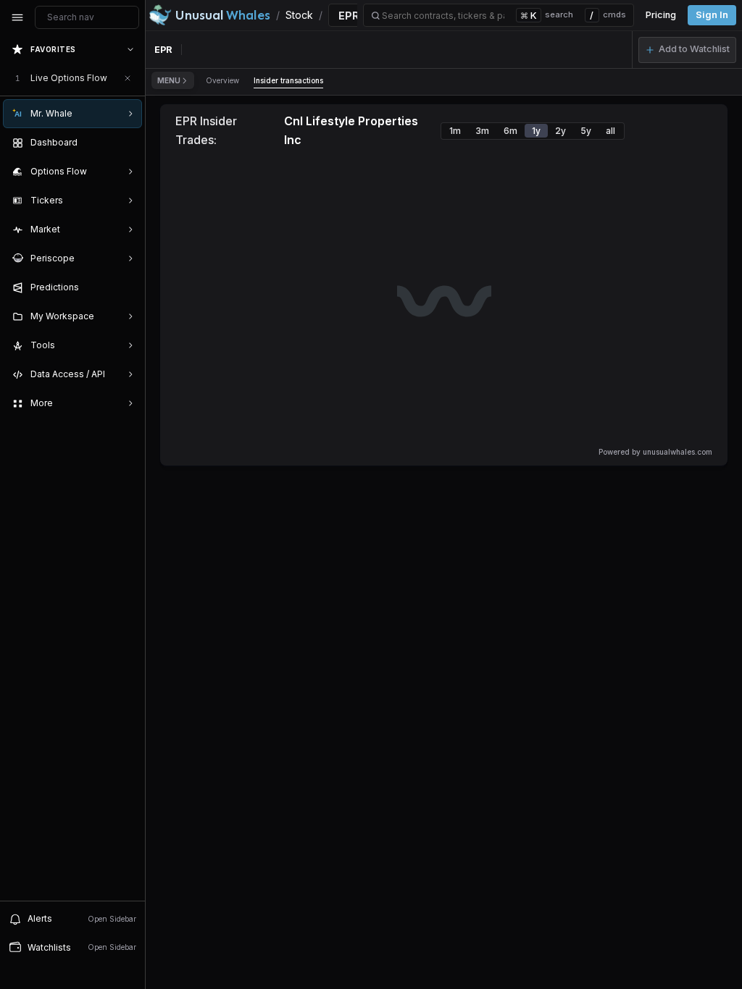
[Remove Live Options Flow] (127, 78)
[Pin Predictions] (127, 287)
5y (585, 130)
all (610, 130)
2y (560, 130)
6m (510, 130)
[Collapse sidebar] (17, 17)
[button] (687, 50)
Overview (222, 80)
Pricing (661, 14)
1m (455, 130)
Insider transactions (288, 80)
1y (536, 130)
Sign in (712, 14)
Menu (168, 80)
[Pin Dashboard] (127, 142)
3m (482, 130)
